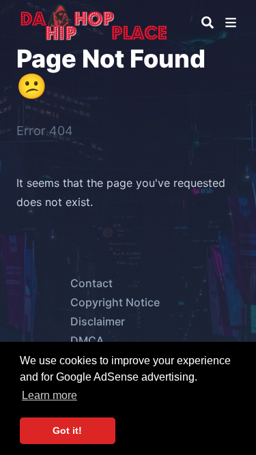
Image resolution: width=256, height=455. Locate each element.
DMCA (87, 340)
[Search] (207, 22)
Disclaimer (97, 321)
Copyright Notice (115, 302)
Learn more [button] (49, 395)
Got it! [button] (67, 430)
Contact (91, 283)
